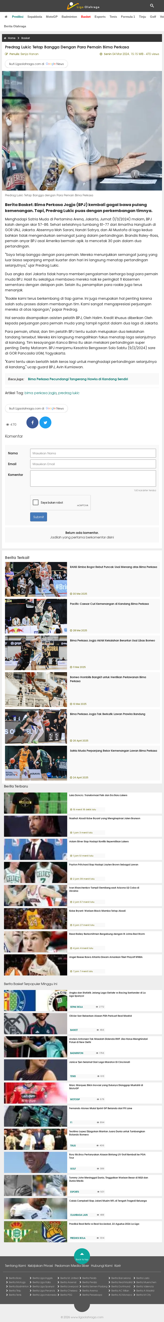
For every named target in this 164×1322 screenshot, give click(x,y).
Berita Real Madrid (121, 1282)
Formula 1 (128, 16)
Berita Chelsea (68, 1290)
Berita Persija (89, 1282)
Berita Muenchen (146, 1282)
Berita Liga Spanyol (43, 1286)
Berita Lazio (142, 1278)
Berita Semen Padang (94, 1286)
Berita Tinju (15, 1290)
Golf (153, 16)
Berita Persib (89, 1278)
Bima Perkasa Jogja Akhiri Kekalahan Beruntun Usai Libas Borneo (112, 640)
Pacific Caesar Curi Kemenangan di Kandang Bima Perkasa (109, 603)
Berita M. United (69, 1278)
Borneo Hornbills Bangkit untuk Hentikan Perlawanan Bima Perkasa (108, 679)
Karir (117, 1265)
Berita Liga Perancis (44, 1290)
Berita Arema (90, 1290)
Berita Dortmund (120, 1286)
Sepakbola (34, 16)
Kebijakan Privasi (40, 1265)
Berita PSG (66, 1294)
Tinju (142, 16)
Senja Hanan (30, 54)
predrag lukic (69, 392)
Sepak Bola (76, 1007)
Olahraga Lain (79, 1215)
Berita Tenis (15, 1294)
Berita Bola (15, 1278)
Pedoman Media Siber (72, 1265)
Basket (86, 16)
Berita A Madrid (145, 1290)
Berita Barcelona (121, 1278)
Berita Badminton (19, 1286)
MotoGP (52, 16)
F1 (71, 1122)
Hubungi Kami (101, 1265)
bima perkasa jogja (41, 392)
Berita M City (143, 1294)
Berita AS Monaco (121, 1294)
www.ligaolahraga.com (87, 1317)
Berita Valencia (145, 1286)
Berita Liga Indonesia (44, 1294)
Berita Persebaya (92, 1294)
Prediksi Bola (77, 1238)
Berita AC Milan (120, 1290)
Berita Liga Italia (42, 1282)
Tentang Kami (15, 1265)
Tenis (113, 16)
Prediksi (17, 16)
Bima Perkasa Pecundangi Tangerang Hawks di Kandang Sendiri (77, 378)
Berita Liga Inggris (43, 1278)
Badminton (69, 16)
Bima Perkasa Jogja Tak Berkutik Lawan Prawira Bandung (107, 714)
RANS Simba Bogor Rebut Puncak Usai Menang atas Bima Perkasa (113, 567)
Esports (100, 16)
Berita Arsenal (68, 1282)
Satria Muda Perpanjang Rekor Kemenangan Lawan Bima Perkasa (113, 750)
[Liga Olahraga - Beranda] (83, 6)
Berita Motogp (17, 1282)
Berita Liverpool (69, 1286)
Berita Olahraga (15, 26)
